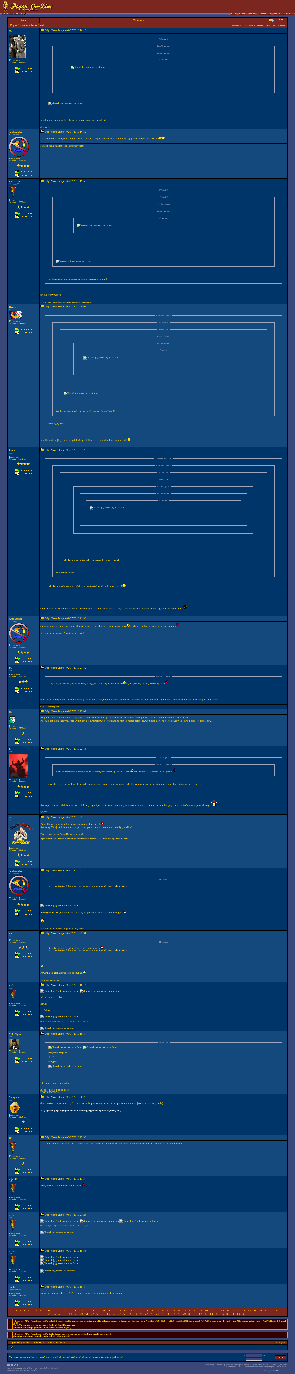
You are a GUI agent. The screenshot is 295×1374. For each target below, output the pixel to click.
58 (70, 1313)
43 (228, 1310)
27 (141, 1310)
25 (130, 1310)
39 (206, 1310)
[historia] (54, 1368)
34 (179, 1310)
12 (60, 1310)
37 (195, 1310)
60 (81, 1313)
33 (173, 1310)
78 (179, 1313)
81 (195, 1313)
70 (135, 1313)
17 (87, 1310)
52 (276, 1310)
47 (249, 1310)
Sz (10, 711)
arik (11, 985)
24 (125, 1310)
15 (76, 1310)
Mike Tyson (15, 1034)
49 (260, 1310)
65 (108, 1313)
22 (114, 1310)
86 (222, 1313)
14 (70, 1310)
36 (190, 1310)
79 (184, 1313)
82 (200, 1313)
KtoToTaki (15, 181)
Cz (10, 668)
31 (163, 1310)
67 (119, 1313)
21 (108, 1310)
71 (141, 1313)
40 (211, 1310)
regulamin (11, 1370)
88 (233, 1313)
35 (184, 1310)
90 (244, 1313)
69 (130, 1313)
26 (135, 1310)
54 (49, 1313)
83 (206, 1313)
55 (54, 1313)
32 (168, 1310)
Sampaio (14, 1097)
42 (222, 1310)
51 (271, 1310)
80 (189, 1313)
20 (103, 1310)
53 (282, 1310)
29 (152, 1310)
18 (92, 1310)
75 (162, 1313)
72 (146, 1313)
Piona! (12, 450)
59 (76, 1313)
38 (200, 1310)
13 (65, 1310)
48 (255, 1310)
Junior (13, 1287)
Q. (10, 30)
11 (54, 1310)
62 (92, 1313)
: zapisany (14, 60)
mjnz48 (13, 1179)
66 (114, 1313)
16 (81, 1310)
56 (59, 1313)
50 (265, 1310)
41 (217, 1310)
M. (10, 817)
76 (168, 1313)
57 (65, 1313)
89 (238, 1313)
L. (10, 749)
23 (119, 1310)
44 (233, 1310)
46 (244, 1310)
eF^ (11, 1137)
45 (238, 1310)
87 (227, 1313)
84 (211, 1313)
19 (98, 1310)
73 (152, 1313)
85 (217, 1313)
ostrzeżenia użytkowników (26, 1370)
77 (173, 1313)
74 (157, 1313)
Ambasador (15, 132)
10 (49, 1310)
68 (124, 1313)
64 (103, 1313)
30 (157, 1310)
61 (86, 1313)
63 (97, 1313)
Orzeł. (12, 306)
